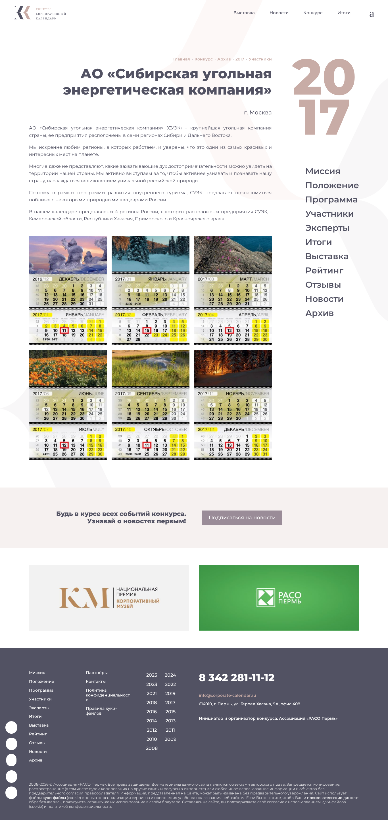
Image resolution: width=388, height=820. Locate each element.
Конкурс (313, 12)
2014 (152, 720)
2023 (151, 684)
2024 (170, 675)
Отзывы (323, 284)
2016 (152, 711)
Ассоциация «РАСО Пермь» (308, 718)
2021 (152, 693)
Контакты (96, 681)
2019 (170, 693)
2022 (170, 684)
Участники (329, 213)
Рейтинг (324, 270)
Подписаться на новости (242, 517)
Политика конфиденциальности (108, 695)
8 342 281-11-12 (237, 677)
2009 (170, 739)
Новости (279, 12)
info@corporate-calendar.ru (227, 695)
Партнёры (97, 672)
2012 (152, 730)
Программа (331, 199)
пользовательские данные (332, 797)
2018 (152, 702)
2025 (151, 675)
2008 (152, 748)
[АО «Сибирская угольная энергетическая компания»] (68, 290)
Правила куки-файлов (101, 711)
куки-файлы (54, 797)
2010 (152, 739)
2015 (171, 711)
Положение (332, 185)
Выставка (244, 12)
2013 (171, 720)
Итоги (344, 12)
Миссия (323, 171)
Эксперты (327, 228)
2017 (170, 702)
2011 (170, 730)
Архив (319, 313)
